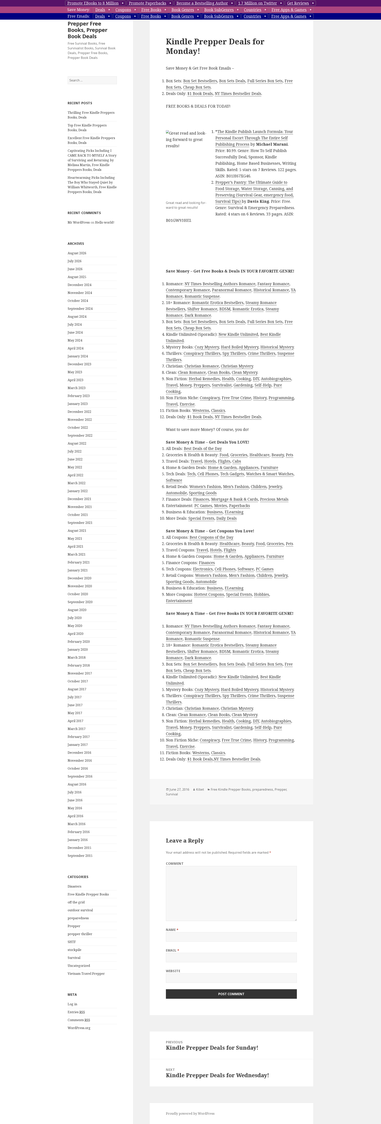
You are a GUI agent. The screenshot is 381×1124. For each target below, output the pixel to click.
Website (173, 971)
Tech (191, 473)
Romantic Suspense (202, 296)
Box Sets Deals (232, 80)
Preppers (201, 385)
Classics (218, 410)
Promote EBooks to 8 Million (93, 3)
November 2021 (80, 507)
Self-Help (263, 385)
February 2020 (79, 641)
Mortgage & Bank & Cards (234, 499)
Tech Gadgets (232, 473)
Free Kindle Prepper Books (88, 894)
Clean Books (219, 372)
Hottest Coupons (209, 594)
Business (215, 512)
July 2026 (75, 261)
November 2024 (80, 293)
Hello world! (104, 222)
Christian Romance (202, 366)
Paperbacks (239, 505)
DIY (256, 378)
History (260, 397)
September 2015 (80, 855)
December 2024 (79, 285)
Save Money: (78, 9)
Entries (76, 1012)
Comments (79, 1020)
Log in (72, 1004)
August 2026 (77, 253)
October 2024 (78, 300)
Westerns (200, 410)
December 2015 (79, 848)
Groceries (238, 454)
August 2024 (77, 316)
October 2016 (78, 768)
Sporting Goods (203, 493)
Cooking (243, 378)
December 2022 (79, 411)
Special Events (201, 518)
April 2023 (75, 380)
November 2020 (80, 586)
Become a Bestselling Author (202, 3)
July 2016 (75, 792)
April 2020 (75, 633)
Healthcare (259, 454)
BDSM (224, 309)
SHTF (72, 942)
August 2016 (77, 784)
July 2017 (75, 697)
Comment (175, 863)
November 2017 (80, 673)
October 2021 (78, 515)
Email (172, 950)
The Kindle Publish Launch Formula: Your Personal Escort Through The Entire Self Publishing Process (254, 138)
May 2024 (75, 340)
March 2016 (77, 824)
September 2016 (80, 776)
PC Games (203, 505)
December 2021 (79, 499)
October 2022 (78, 427)
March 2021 (77, 554)
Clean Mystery (244, 372)
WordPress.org (79, 1028)
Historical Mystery (277, 347)
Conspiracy (210, 397)
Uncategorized (79, 965)
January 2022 (78, 491)
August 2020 (77, 610)
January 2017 (78, 744)
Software (174, 480)
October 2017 (78, 681)
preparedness (78, 918)
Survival (74, 958)
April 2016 (75, 816)
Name (172, 930)
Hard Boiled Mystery (239, 347)
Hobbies (261, 594)
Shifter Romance (202, 309)
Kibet (200, 789)
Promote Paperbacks (147, 3)
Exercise (187, 404)
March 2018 (77, 657)
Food (223, 454)
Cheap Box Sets (197, 87)
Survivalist (222, 385)
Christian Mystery (237, 366)
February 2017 (79, 737)
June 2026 (75, 269)
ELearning (234, 512)
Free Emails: (78, 16)
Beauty (277, 454)
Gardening (243, 385)
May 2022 (75, 467)
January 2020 (78, 649)
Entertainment (179, 600)
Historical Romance (271, 290)
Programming (281, 397)
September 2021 (80, 522)
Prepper (74, 926)
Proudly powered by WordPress (190, 1113)
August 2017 (77, 689)
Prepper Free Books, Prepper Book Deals (87, 30)
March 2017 (77, 729)
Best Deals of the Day (203, 448)
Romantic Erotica (248, 309)
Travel (172, 385)
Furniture (269, 467)
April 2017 (75, 721)
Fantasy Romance (273, 283)
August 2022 (77, 443)
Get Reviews (298, 3)
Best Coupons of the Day (211, 537)
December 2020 (79, 578)
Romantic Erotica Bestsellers (217, 302)
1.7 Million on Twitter (257, 3)
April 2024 (75, 348)
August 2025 (77, 277)
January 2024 (78, 356)
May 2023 (75, 372)
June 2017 (75, 705)
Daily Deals (226, 518)
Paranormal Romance (231, 290)
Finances (201, 499)
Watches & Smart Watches (269, 473)
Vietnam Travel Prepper (86, 973)
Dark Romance (198, 315)
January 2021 (78, 570)
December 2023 (79, 364)
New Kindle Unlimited (238, 334)
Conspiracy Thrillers (202, 353)
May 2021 (75, 538)
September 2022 (80, 435)
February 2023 (79, 396)
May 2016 (75, 808)
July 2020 (75, 618)
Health (228, 378)
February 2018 (79, 665)
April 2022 (75, 475)
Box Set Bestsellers (200, 80)
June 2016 (75, 800)
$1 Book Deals (200, 93)
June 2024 (75, 332)
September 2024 (80, 308)
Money (185, 385)
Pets (289, 454)
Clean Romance (192, 372)
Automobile (176, 493)
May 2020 (75, 626)
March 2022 (77, 483)
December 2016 (79, 752)
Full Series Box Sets (265, 80)
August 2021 (77, 530)
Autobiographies (276, 378)
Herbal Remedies (204, 378)
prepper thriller (80, 934)
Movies (220, 505)
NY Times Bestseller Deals (238, 93)
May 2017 (75, 713)
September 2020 (80, 602)
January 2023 (78, 404)
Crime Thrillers (261, 353)
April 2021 (75, 546)
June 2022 (75, 459)
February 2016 (79, 832)
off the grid (76, 902)
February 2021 (79, 562)
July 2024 (75, 324)
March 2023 (77, 388)
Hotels (210, 461)
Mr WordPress (79, 222)
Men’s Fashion (236, 486)
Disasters (74, 886)
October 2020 (78, 594)
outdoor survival (80, 910)
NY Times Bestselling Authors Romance (220, 283)
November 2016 (80, 760)
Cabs (236, 461)
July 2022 (75, 451)
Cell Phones (207, 473)
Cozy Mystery (207, 347)
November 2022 (80, 419)
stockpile (74, 950)
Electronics (203, 569)
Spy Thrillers (234, 353)
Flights (224, 461)
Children (259, 486)
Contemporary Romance (188, 290)
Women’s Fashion (205, 486)
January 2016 (78, 840)
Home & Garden (222, 467)
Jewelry (275, 486)
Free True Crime (236, 397)
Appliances (249, 467)
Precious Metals (274, 499)
